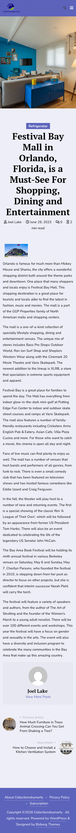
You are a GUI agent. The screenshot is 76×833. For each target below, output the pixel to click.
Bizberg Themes (48, 824)
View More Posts (38, 697)
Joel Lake (15, 222)
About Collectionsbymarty (24, 797)
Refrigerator (38, 126)
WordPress (58, 818)
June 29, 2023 (40, 222)
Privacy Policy (59, 797)
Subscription (39, 803)
